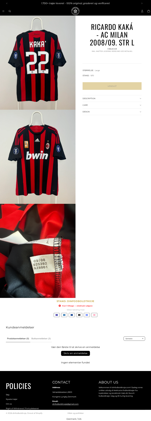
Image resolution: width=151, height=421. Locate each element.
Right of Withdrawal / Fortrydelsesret (22, 408)
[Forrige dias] (7, 3)
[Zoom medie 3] (38, 251)
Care (85, 105)
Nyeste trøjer (11, 399)
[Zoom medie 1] (38, 63)
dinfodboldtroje (19, 413)
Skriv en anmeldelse (75, 353)
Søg (7, 395)
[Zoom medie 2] (38, 157)
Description (89, 98)
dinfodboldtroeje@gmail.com (65, 404)
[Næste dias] (142, 3)
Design (86, 112)
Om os (9, 404)
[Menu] (3, 11)
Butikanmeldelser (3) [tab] (41, 338)
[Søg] (9, 11)
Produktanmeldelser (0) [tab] (18, 338)
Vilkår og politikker (75, 413)
